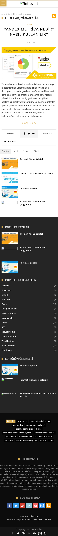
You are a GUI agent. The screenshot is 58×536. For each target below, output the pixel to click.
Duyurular (6, 290)
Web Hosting (8, 341)
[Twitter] (16, 506)
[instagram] (42, 506)
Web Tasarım (8, 345)
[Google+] (22, 506)
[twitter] (29, 133)
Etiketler (37, 151)
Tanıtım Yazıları (9, 336)
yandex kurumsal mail (35, 425)
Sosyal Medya (8, 331)
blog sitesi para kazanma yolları (17, 433)
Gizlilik (48, 519)
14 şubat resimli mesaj (40, 421)
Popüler (5, 151)
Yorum (25, 151)
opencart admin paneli (44, 433)
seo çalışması (25, 436)
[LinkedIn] (29, 506)
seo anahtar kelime (43, 436)
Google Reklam (9, 308)
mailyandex (18, 425)
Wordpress (7, 350)
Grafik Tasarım (9, 313)
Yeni (16, 151)
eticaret (43, 440)
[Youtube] (35, 506)
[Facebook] (9, 506)
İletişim (34, 516)
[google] (33, 133)
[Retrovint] (29, 4)
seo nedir (9, 440)
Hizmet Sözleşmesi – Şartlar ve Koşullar (24, 519)
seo (51, 440)
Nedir (4, 322)
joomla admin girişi (24, 429)
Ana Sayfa (6, 14)
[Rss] (48, 506)
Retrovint (24, 516)
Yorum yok (47, 133)
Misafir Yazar (10, 141)
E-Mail (5, 294)
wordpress (22, 421)
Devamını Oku (29, 123)
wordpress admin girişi (26, 440)
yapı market (11, 436)
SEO (3, 327)
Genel (29, 24)
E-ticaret (6, 299)
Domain (5, 285)
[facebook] (24, 133)
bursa (38, 429)
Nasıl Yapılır (7, 318)
